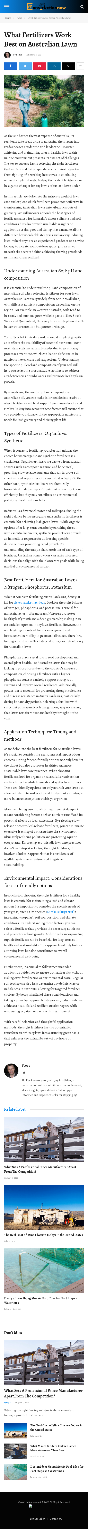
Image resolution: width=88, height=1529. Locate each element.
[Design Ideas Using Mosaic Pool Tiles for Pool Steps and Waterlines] (44, 1270)
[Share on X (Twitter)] (25, 66)
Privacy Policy (37, 1518)
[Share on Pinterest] (39, 66)
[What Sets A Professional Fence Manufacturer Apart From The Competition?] (44, 1139)
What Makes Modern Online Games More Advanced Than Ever (53, 1448)
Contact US (56, 1518)
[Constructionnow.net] (46, 6)
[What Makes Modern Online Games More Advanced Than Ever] (15, 1451)
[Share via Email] (68, 66)
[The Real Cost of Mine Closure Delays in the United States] (44, 1207)
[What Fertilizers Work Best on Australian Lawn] (44, 101)
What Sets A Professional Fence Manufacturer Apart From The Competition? (40, 1169)
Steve (19, 54)
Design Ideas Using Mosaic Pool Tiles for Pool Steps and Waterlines (42, 1300)
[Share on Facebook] (10, 66)
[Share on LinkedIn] (54, 66)
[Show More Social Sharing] (80, 66)
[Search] (82, 6)
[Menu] (6, 6)
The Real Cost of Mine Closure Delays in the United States (43, 1235)
